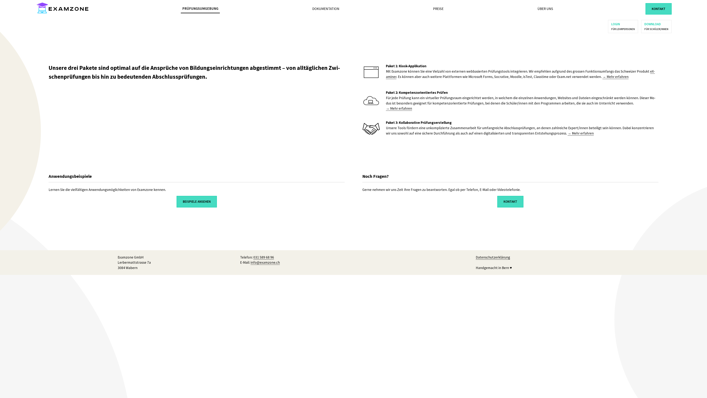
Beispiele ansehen (197, 202)
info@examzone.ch (265, 262)
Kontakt (658, 9)
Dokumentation (325, 8)
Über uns (545, 8)
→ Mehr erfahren (615, 76)
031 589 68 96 (263, 257)
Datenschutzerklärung (493, 257)
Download (656, 26)
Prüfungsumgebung (200, 8)
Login (623, 26)
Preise (438, 8)
